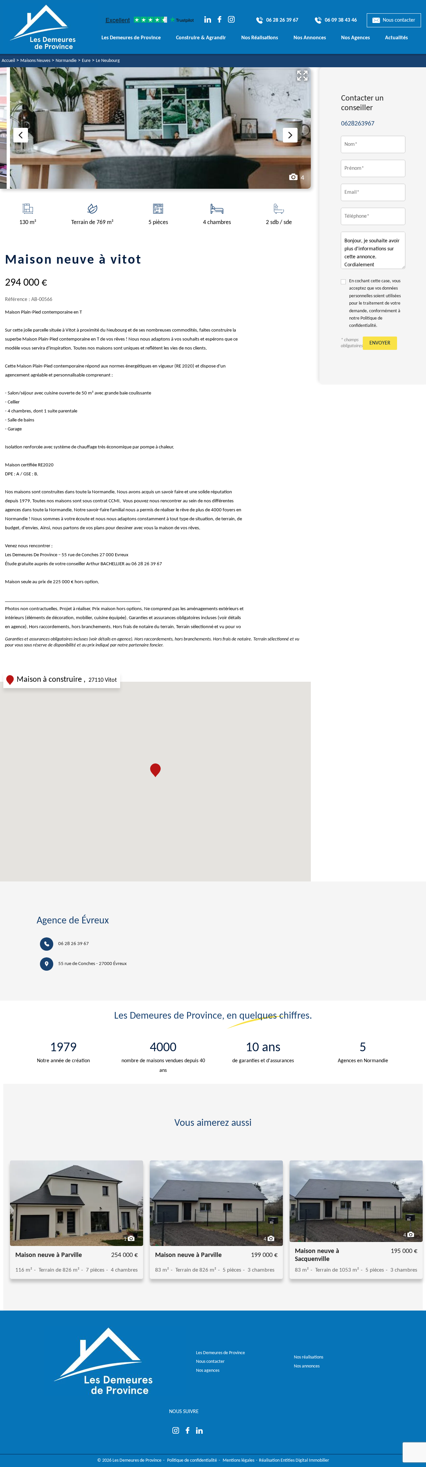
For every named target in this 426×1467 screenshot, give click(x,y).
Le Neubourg (108, 60)
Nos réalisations (308, 1357)
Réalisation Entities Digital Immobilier (294, 1460)
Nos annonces (307, 1366)
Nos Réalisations (259, 38)
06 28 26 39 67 (73, 943)
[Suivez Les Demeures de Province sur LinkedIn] (207, 20)
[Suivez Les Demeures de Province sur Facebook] (219, 20)
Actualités (396, 38)
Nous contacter (399, 20)
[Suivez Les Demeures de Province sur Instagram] (231, 20)
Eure (86, 60)
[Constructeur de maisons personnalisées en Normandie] (50, 27)
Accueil (8, 60)
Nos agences (207, 1370)
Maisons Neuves (35, 60)
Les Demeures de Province (220, 1352)
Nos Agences (355, 38)
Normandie (66, 60)
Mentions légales (238, 1460)
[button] (155, 770)
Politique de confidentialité (192, 1460)
